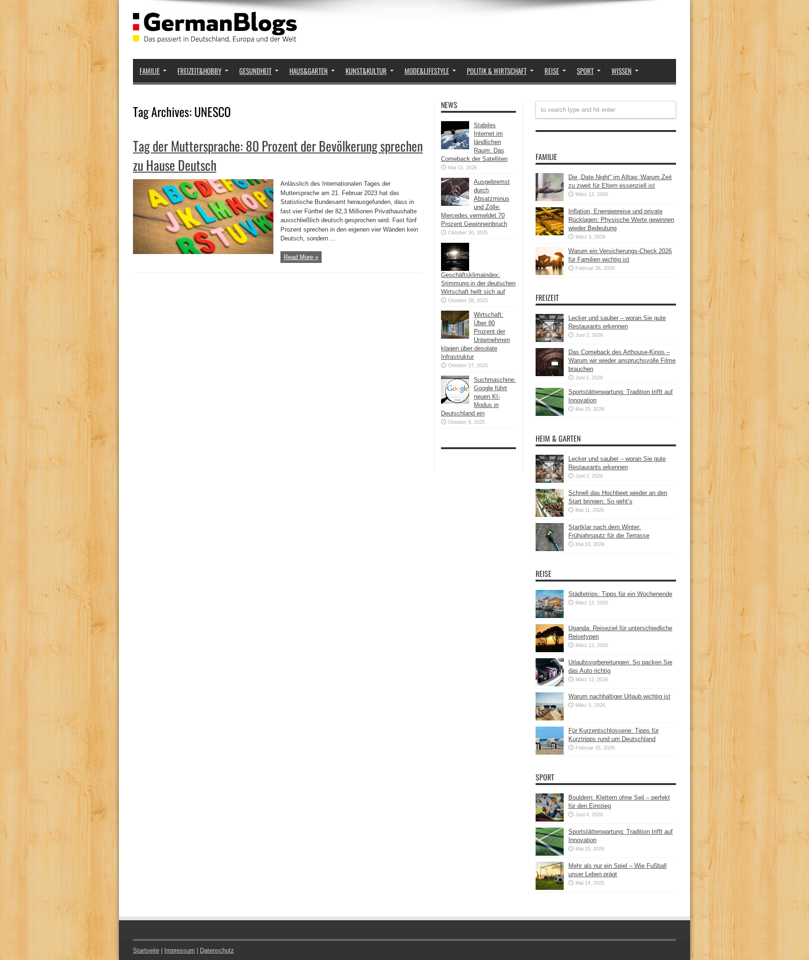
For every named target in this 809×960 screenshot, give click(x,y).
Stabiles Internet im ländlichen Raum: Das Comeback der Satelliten (474, 142)
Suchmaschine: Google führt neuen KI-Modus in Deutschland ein (478, 396)
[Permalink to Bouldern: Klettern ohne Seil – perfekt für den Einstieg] (550, 819)
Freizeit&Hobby (199, 70)
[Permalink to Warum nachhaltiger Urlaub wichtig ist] (550, 718)
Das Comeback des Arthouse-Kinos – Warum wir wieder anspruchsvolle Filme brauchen (622, 360)
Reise (551, 70)
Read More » (301, 257)
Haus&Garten (308, 70)
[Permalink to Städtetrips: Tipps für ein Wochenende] (550, 615)
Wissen (621, 70)
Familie (150, 70)
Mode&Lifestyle (426, 70)
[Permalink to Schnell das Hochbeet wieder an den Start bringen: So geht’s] (550, 514)
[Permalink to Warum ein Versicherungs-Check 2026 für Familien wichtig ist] (550, 272)
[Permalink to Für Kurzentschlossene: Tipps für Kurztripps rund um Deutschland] (550, 752)
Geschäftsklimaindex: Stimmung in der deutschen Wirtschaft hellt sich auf (478, 283)
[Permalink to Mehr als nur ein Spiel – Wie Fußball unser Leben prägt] (550, 887)
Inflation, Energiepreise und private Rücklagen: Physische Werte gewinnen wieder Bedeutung (621, 220)
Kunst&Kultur (366, 70)
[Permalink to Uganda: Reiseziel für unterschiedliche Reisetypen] (550, 650)
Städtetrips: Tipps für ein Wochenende (620, 593)
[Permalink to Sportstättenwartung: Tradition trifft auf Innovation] (550, 413)
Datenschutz (217, 950)
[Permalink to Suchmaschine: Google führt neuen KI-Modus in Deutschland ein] (455, 401)
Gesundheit (255, 70)
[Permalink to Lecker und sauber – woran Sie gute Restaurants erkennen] (550, 339)
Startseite (146, 950)
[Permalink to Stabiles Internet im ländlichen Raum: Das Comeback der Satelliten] (455, 147)
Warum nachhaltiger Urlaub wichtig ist (619, 696)
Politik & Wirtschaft (497, 70)
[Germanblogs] (215, 35)
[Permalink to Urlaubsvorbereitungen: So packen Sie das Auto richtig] (550, 684)
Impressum (179, 950)
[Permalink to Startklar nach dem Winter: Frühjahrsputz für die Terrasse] (550, 549)
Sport (585, 70)
